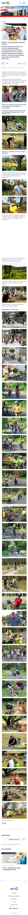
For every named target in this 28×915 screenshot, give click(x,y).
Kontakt (14, 893)
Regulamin (14, 899)
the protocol (14, 904)
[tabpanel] (14, 11)
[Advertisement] (14, 238)
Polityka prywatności (14, 896)
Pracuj (14, 902)
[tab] (4, 880)
